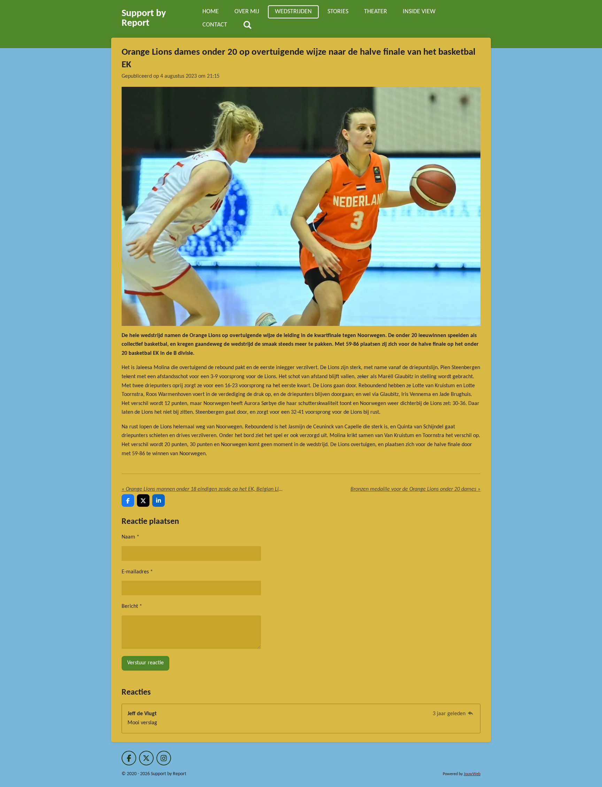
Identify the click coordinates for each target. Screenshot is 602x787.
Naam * (130, 537)
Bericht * (132, 606)
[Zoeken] (247, 25)
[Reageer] (470, 714)
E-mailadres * (137, 572)
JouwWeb (472, 774)
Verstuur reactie (145, 663)
